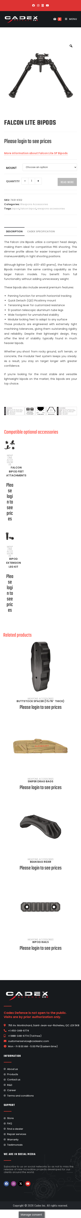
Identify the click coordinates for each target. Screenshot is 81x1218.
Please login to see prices (27, 141)
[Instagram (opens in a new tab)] (38, 5)
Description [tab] (14, 231)
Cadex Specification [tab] (41, 231)
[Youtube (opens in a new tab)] (47, 5)
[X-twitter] (20, 1183)
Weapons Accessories (34, 204)
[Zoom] (71, 46)
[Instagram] (13, 1183)
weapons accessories (51, 208)
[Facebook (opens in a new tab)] (33, 5)
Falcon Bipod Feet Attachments (16, 471)
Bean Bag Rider (40, 862)
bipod (15, 208)
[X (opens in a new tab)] (42, 5)
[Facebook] (6, 1183)
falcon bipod (28, 208)
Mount (11, 168)
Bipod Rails (40, 942)
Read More (67, 182)
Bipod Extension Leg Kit (13, 563)
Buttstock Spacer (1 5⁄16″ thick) (40, 701)
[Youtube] (28, 1183)
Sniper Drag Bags (40, 781)
